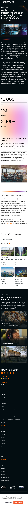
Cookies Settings (8, 502)
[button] (24, 2)
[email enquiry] (13, 373)
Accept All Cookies (18, 502)
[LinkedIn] (2, 373)
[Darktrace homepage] (11, 370)
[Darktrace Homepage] (8, 2)
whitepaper (10, 223)
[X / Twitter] (5, 373)
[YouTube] (8, 373)
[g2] (10, 373)
